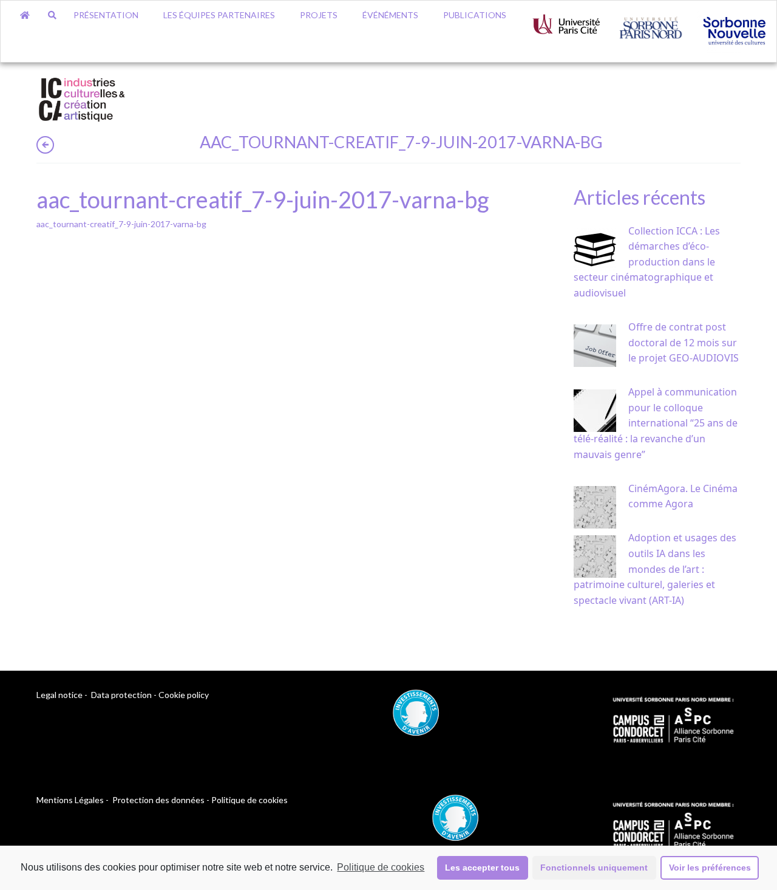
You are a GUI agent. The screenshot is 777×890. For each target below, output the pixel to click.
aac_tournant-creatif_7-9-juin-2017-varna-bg (121, 224)
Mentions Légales (70, 800)
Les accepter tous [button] (482, 867)
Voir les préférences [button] (710, 867)
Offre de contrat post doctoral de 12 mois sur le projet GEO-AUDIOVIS (683, 342)
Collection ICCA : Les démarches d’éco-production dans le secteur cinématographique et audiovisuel (647, 262)
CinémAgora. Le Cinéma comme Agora (683, 496)
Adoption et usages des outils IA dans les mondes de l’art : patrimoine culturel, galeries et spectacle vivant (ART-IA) (655, 568)
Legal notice (59, 695)
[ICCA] (81, 97)
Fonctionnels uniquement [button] (594, 867)
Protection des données (158, 800)
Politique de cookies (380, 867)
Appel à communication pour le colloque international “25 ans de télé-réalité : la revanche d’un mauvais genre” (656, 422)
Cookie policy (183, 695)
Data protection (121, 695)
